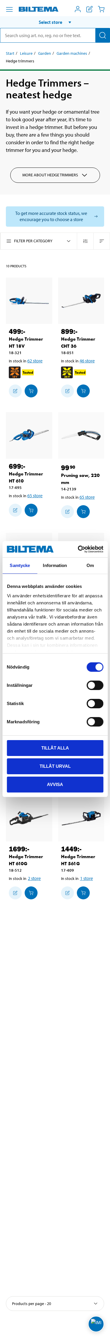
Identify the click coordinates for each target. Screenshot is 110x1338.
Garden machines (72, 53)
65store (35, 495)
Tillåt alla (55, 747)
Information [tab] (55, 565)
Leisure (26, 53)
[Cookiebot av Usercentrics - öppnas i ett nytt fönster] (78, 549)
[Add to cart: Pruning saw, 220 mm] (83, 511)
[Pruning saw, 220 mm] (81, 435)
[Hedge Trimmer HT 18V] (29, 301)
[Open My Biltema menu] (78, 9)
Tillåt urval (55, 766)
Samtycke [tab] (20, 565)
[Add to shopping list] (15, 390)
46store (87, 361)
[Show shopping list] (89, 9)
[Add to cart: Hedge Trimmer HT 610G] (31, 892)
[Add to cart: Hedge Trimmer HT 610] (31, 510)
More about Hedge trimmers (50, 175)
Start (10, 53)
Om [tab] (90, 565)
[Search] (102, 35)
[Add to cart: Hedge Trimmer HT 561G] (83, 892)
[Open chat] (96, 1324)
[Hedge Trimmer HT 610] (29, 435)
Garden (44, 53)
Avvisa (55, 784)
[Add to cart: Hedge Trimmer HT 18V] (31, 390)
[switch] (95, 685)
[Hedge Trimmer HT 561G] (81, 818)
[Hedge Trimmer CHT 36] (81, 301)
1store (86, 878)
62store (35, 361)
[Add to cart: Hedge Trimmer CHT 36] (83, 390)
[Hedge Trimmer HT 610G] (29, 818)
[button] (55, 22)
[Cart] (101, 9)
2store (34, 878)
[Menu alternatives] (9, 9)
